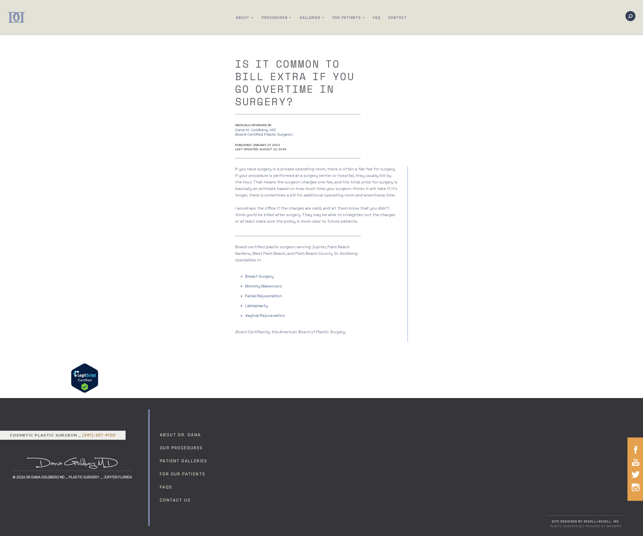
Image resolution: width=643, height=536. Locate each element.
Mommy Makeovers (263, 286)
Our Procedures (181, 448)
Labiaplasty (256, 305)
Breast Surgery (259, 276)
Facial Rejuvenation (263, 296)
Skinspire (614, 526)
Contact (397, 17)
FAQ (376, 17)
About (243, 17)
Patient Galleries (183, 461)
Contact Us (175, 500)
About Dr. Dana (180, 434)
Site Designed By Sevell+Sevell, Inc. (586, 521)
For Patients (347, 17)
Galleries (310, 17)
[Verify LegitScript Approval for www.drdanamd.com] (84, 377)
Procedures (275, 17)
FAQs (166, 487)
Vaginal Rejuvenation (265, 315)
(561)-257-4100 (99, 435)
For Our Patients (182, 474)
